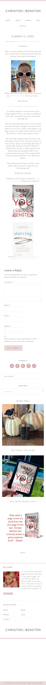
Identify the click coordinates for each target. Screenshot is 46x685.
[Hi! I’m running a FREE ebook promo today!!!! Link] (35, 660)
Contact (6, 619)
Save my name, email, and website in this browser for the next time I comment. (20, 340)
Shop (23, 615)
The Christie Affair (17, 96)
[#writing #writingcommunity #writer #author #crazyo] (11, 673)
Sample (6, 615)
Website (7, 326)
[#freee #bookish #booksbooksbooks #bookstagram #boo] (11, 660)
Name (7, 305)
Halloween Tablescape (23, 450)
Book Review (21, 257)
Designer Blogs (37, 683)
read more (8, 593)
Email (7, 316)
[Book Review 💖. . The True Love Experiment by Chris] (11, 646)
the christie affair (29, 258)
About (5, 610)
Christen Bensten (23, 10)
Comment (8, 282)
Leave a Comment (34, 41)
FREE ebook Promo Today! (23, 502)
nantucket (29, 257)
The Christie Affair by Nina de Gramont (23, 106)
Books (23, 610)
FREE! (23, 553)
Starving (23, 218)
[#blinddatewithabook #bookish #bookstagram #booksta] (35, 646)
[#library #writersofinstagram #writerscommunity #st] (35, 673)
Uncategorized (27, 255)
